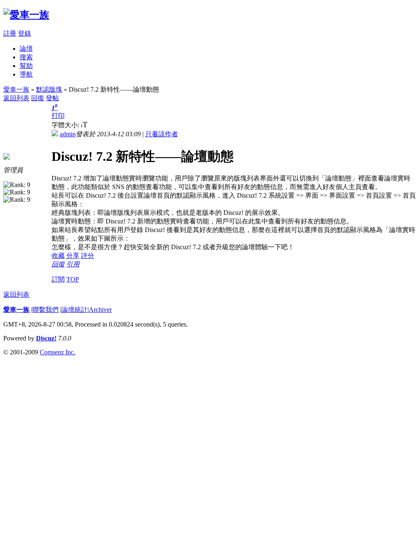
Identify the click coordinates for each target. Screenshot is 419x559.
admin (68, 134)
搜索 (26, 57)
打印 (58, 115)
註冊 (9, 33)
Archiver (100, 309)
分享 (72, 255)
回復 (37, 98)
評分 (87, 255)
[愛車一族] (26, 14)
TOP (72, 279)
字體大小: (66, 125)
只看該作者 (161, 134)
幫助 (26, 65)
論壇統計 (74, 309)
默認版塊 (49, 89)
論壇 (26, 48)
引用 (72, 264)
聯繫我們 (45, 309)
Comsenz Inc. (57, 352)
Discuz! (46, 338)
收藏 (58, 255)
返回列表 (16, 98)
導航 (26, 74)
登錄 (24, 33)
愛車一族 (16, 89)
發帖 (52, 98)
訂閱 (58, 279)
